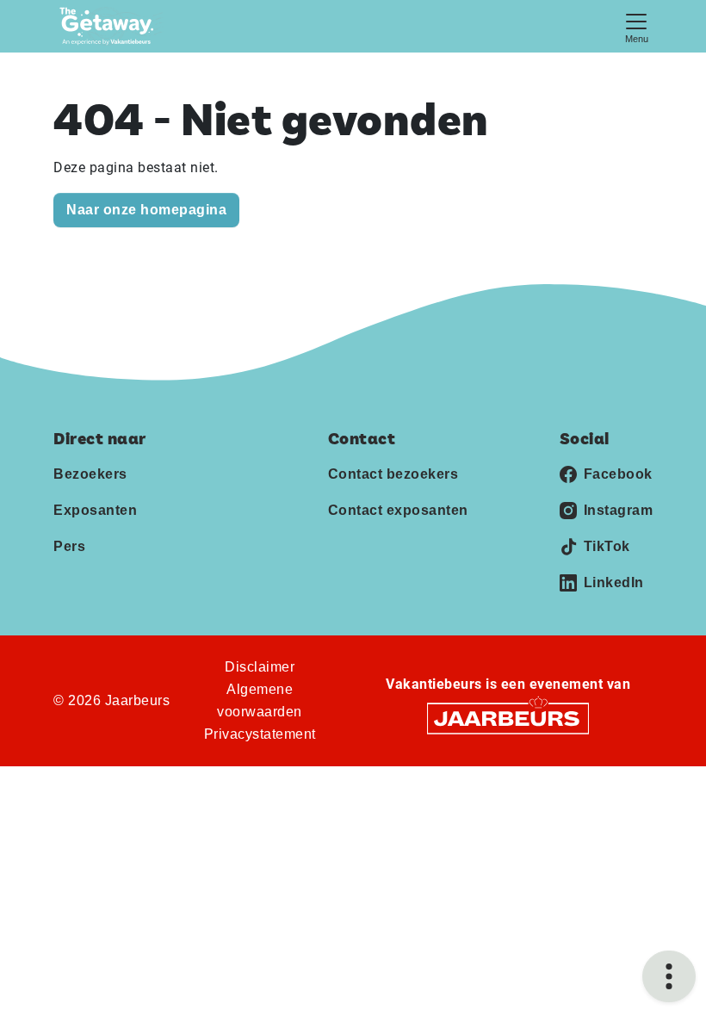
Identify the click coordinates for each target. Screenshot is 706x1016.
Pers (69, 546)
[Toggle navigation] (636, 26)
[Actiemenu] (669, 976)
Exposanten (95, 510)
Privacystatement (260, 734)
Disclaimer (259, 667)
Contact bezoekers (393, 474)
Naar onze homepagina (146, 209)
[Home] (111, 26)
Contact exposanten (398, 510)
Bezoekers (90, 474)
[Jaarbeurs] (508, 717)
